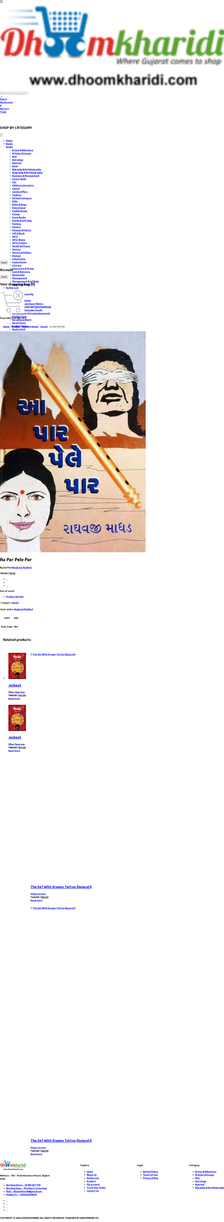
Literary (16, 265)
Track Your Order (96, 1187)
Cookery (16, 195)
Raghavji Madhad (22, 567)
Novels (44, 326)
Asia (14, 156)
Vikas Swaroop (16, 692)
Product (15, 326)
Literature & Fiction (23, 268)
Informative (18, 259)
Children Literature (23, 185)
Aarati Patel (19, 323)
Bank (15, 166)
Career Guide (19, 179)
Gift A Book (18, 233)
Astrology (17, 159)
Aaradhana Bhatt (21, 319)
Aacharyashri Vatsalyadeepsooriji (31, 313)
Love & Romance (21, 271)
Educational (18, 207)
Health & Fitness (21, 246)
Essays (16, 214)
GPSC (15, 236)
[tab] (115, 596)
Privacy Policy (150, 1178)
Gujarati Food (53, 118)
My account (93, 1184)
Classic (16, 188)
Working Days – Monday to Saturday (26, 1188)
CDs (14, 182)
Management (19, 278)
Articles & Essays (21, 153)
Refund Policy (150, 1171)
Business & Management (25, 175)
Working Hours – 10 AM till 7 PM (23, 1185)
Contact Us (90, 118)
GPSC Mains (18, 239)
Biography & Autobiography (27, 172)
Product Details (14, 596)
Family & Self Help (22, 220)
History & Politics (21, 252)
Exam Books (19, 217)
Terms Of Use (150, 1174)
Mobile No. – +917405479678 (21, 1194)
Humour (16, 255)
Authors (34, 118)
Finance (16, 227)
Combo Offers (20, 191)
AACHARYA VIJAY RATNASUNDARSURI (31, 307)
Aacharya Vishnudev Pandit (27, 310)
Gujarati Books (30, 326)
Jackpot (14, 685)
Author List (12, 287)
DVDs (15, 201)
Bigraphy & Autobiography (26, 169)
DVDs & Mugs (19, 204)
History (16, 249)
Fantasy (16, 223)
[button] (1, 2)
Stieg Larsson (38, 893)
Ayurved (16, 163)
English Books (19, 211)
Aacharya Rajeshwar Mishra (27, 303)
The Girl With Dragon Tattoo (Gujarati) (61, 886)
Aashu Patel (18, 329)
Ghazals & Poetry (21, 230)
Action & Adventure (22, 150)
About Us (74, 118)
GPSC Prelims (19, 243)
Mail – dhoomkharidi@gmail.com (24, 1191)
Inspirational (19, 262)
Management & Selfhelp (25, 281)
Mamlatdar (18, 275)
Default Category (22, 198)
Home (5, 118)
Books (17, 118)
